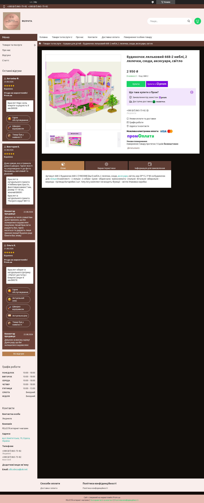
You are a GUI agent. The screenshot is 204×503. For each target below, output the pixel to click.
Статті (5, 60)
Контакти (92, 37)
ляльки (53, 179)
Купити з (152, 84)
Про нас (79, 37)
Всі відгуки (18, 354)
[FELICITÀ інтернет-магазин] (11, 21)
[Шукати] (188, 21)
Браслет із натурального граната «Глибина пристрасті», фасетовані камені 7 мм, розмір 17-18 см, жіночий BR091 (19, 186)
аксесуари (123, 176)
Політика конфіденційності (95, 488)
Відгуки (6, 55)
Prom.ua (116, 497)
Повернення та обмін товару (138, 37)
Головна (43, 37)
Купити (136, 84)
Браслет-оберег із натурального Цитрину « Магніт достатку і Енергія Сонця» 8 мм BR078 (19, 275)
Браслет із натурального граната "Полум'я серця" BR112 (19, 198)
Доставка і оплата (110, 37)
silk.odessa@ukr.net (18, 469)
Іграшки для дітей (72, 43)
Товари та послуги (61, 37)
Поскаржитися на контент (101, 500)
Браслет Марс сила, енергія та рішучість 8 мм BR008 (18, 105)
